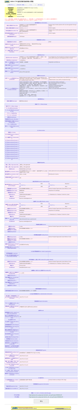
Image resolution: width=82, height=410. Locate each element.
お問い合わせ (40, 4)
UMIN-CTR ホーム (11, 4)
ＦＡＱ (30, 4)
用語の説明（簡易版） (21, 4)
